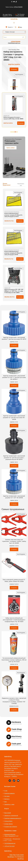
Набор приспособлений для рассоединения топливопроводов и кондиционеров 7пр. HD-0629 (14, 619)
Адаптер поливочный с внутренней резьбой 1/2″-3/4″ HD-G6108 (14, 497)
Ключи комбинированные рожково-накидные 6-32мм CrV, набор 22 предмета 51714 (13, 253)
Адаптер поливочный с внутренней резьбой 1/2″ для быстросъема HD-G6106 (14, 417)
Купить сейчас (11, 148)
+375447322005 (18, 7)
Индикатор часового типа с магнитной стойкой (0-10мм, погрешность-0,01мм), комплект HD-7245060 (14, 700)
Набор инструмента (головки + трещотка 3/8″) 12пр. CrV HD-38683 (13, 55)
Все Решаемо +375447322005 (19, 15)
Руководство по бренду (10, 826)
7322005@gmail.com (14, 43)
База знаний (7, 812)
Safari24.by (14, 19)
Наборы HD (6, 115)
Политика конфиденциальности (12, 818)
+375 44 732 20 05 (9, 846)
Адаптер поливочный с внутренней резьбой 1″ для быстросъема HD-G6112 (14, 338)
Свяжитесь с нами (9, 804)
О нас (5, 790)
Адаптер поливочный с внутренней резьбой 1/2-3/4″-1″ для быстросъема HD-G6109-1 (14, 377)
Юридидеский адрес (9, 834)
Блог (5, 801)
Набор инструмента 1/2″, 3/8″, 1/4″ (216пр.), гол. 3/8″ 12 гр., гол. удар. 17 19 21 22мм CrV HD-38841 (13, 291)
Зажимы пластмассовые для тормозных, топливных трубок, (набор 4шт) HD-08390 (14, 541)
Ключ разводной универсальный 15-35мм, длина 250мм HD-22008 (14, 580)
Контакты (6, 799)
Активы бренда (8, 823)
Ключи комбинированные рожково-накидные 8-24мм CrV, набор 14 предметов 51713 (13, 215)
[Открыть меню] (14, 23)
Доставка (6, 796)
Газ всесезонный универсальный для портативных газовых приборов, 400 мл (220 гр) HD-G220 (14, 659)
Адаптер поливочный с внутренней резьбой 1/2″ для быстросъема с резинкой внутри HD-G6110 (14, 457)
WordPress (20, 859)
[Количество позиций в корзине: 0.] (15, 27)
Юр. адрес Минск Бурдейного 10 (7, 15)
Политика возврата (9, 793)
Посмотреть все (21, 184)
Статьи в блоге (8, 821)
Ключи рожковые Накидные (11, 212)
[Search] (23, 37)
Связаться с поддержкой (11, 815)
